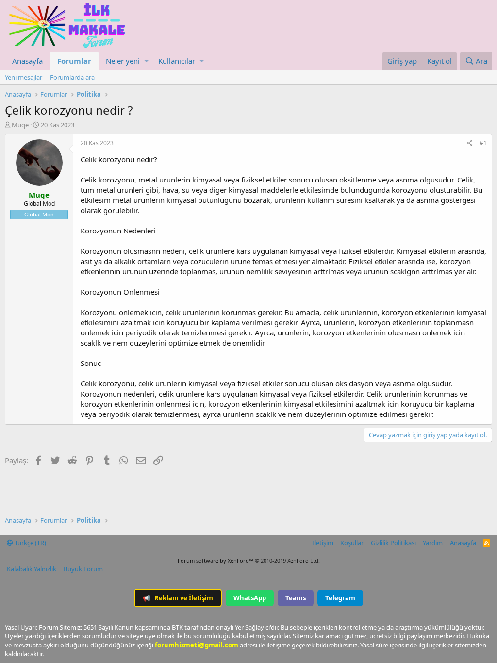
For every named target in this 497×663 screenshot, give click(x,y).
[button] (146, 61)
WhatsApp (249, 598)
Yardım (433, 542)
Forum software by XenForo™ (249, 560)
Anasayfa (27, 61)
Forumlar (74, 61)
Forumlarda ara (72, 77)
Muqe (20, 124)
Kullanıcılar (176, 61)
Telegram (340, 598)
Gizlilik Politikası (393, 542)
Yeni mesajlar (23, 77)
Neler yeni (123, 61)
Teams (295, 598)
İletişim (323, 542)
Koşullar (352, 542)
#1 (483, 143)
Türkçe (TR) (29, 542)
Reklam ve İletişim (178, 598)
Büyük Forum (83, 568)
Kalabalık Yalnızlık (31, 568)
